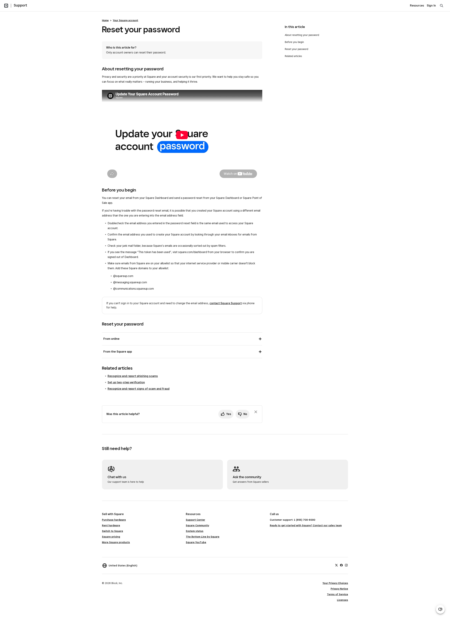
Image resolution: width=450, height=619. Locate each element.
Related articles (293, 56)
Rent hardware (111, 525)
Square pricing (111, 536)
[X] (336, 565)
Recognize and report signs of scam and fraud (138, 388)
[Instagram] (346, 565)
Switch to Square (112, 531)
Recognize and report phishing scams (133, 376)
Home (105, 20)
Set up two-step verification (126, 382)
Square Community (197, 525)
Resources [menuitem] (417, 5)
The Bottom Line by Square (202, 536)
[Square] (6, 6)
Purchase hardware (114, 519)
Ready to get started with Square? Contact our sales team (306, 525)
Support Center (195, 519)
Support (20, 5)
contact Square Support (226, 303)
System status (194, 531)
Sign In (431, 5)
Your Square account (125, 20)
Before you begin (294, 42)
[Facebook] (341, 565)
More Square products (116, 542)
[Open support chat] (440, 609)
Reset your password (296, 49)
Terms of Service (337, 594)
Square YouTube (196, 542)
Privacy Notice (339, 588)
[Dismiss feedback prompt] (256, 412)
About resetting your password (302, 35)
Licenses (342, 600)
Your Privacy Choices (335, 583)
